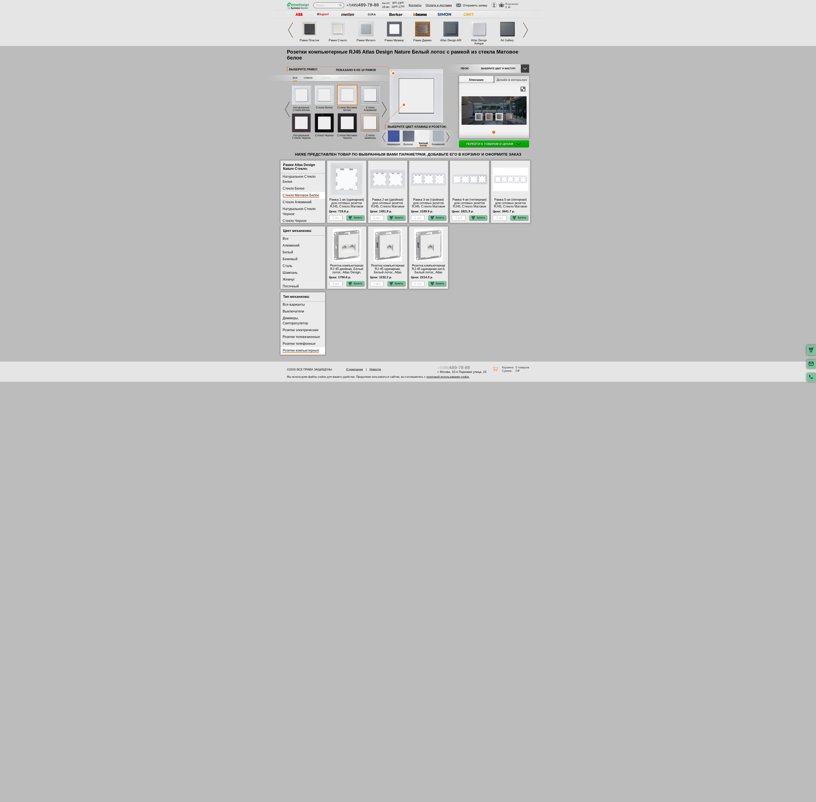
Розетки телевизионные (301, 337)
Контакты (415, 5)
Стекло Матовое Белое (347, 108)
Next (525, 30)
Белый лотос (423, 144)
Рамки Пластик (309, 40)
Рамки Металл (366, 40)
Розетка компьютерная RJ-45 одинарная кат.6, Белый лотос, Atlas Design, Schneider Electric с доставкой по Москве (428, 274)
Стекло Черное (324, 135)
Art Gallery (507, 40)
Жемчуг (289, 279)
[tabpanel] (494, 110)
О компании (354, 369)
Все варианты (294, 304)
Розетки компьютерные (301, 350)
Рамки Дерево (422, 40)
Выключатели (293, 311)
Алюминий (438, 144)
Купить (358, 217)
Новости (375, 369)
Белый (288, 252)
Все (286, 238)
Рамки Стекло (338, 40)
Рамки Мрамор (394, 40)
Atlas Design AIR (450, 40)
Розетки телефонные (299, 343)
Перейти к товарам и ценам (490, 144)
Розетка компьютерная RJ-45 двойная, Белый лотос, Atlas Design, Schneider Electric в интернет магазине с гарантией (346, 274)
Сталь (287, 266)
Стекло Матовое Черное (347, 136)
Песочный (291, 286)
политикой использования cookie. (448, 376)
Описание (476, 79)
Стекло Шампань (370, 136)
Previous (290, 30)
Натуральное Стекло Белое (301, 108)
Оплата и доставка (439, 5)
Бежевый (290, 259)
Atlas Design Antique (479, 42)
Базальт (408, 144)
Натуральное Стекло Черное (301, 136)
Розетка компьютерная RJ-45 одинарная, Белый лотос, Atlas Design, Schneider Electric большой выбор (387, 272)
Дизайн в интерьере (512, 79)
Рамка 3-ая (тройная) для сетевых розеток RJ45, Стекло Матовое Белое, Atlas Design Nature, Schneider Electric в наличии (428, 208)
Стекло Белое (324, 107)
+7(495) (362, 5)
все (295, 77)
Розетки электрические (301, 330)
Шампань (290, 272)
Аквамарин (393, 144)
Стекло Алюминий (370, 108)
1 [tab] (494, 132)
